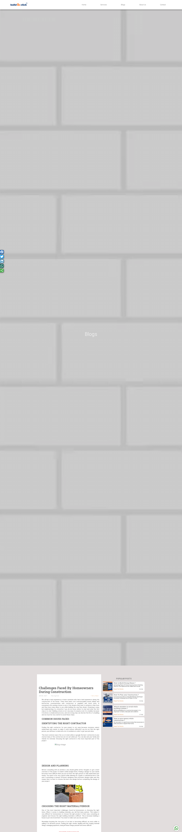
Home (84, 5)
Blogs (123, 5)
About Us (142, 5)
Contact (163, 5)
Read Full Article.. (119, 689)
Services (103, 5)
